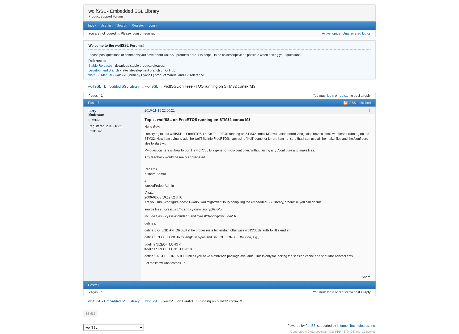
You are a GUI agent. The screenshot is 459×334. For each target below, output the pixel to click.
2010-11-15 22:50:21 (159, 110)
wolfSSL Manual (100, 75)
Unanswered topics (357, 33)
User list (106, 25)
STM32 (90, 313)
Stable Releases (100, 65)
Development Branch (103, 70)
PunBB (310, 326)
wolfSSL (151, 86)
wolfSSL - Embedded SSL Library (123, 11)
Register (138, 25)
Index (92, 25)
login (330, 96)
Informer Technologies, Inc (356, 326)
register (344, 96)
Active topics (331, 33)
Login (152, 25)
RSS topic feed (360, 103)
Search (122, 25)
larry (92, 110)
